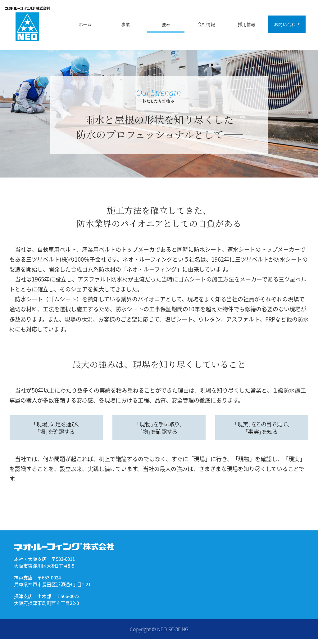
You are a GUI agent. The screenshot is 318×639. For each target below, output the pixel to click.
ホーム (85, 24)
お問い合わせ (287, 24)
